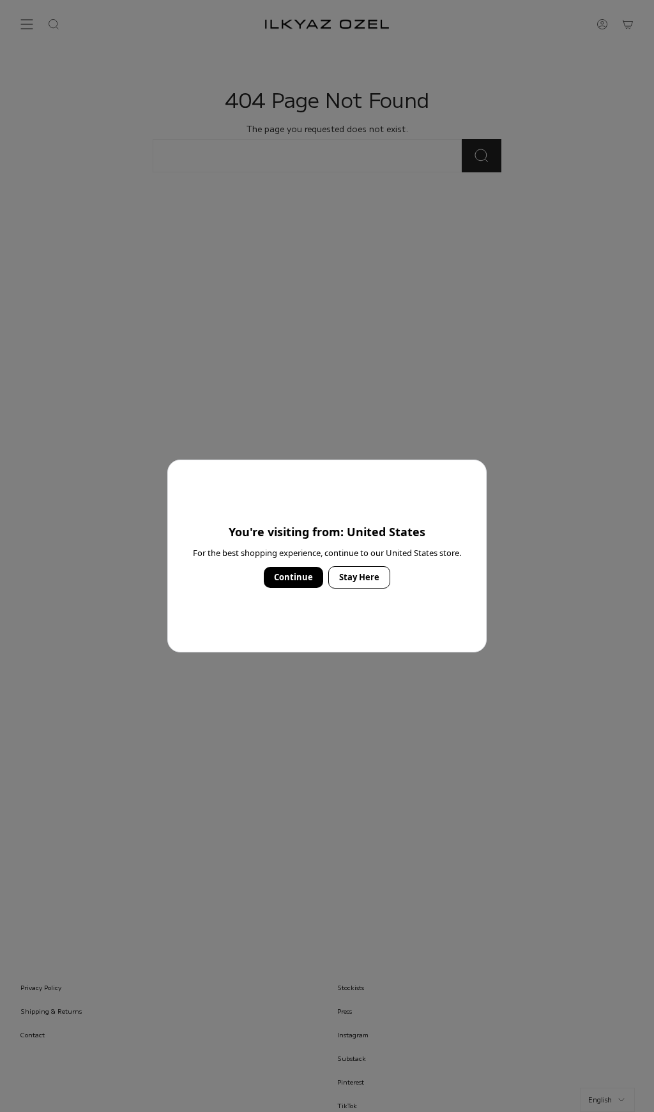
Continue (293, 577)
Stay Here (359, 577)
